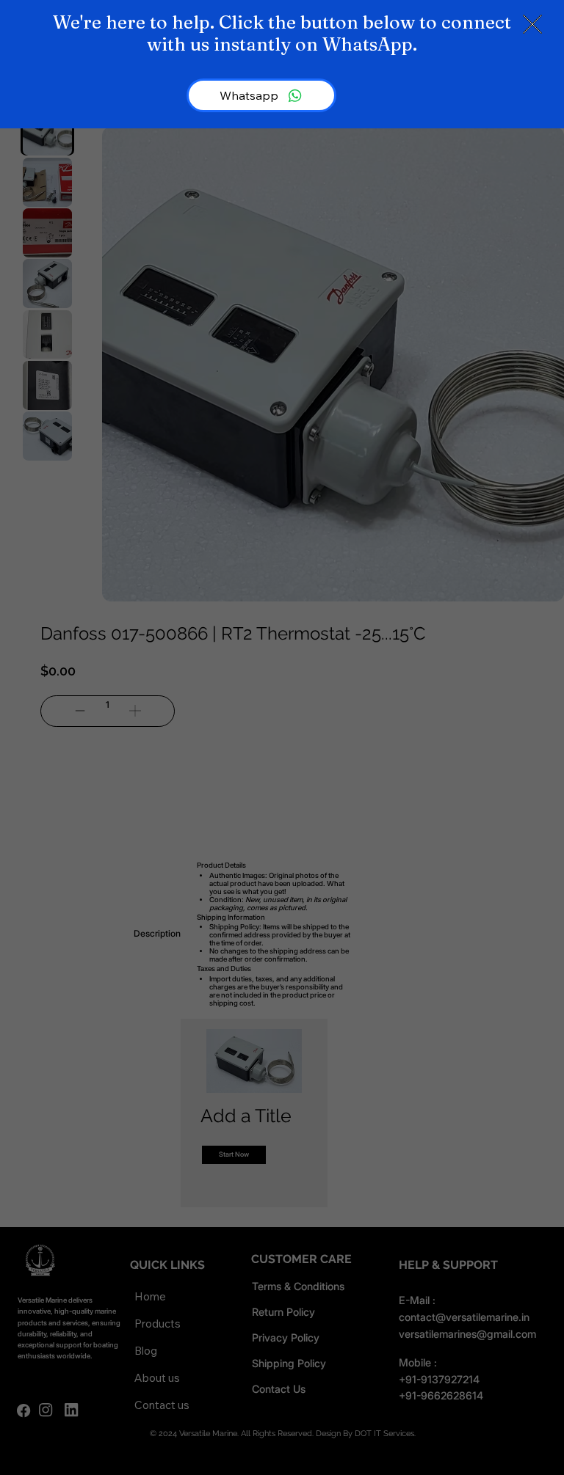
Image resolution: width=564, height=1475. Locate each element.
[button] (532, 25)
